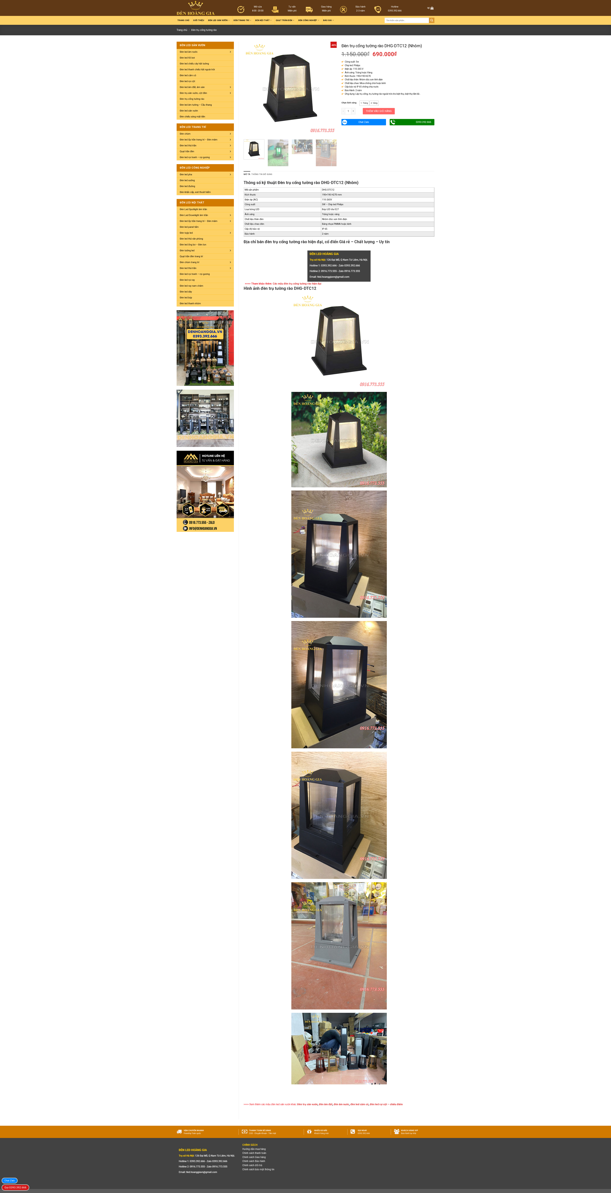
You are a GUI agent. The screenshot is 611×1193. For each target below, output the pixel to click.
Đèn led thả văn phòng (191, 238)
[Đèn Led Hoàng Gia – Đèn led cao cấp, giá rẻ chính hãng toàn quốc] (196, 8)
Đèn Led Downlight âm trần (194, 215)
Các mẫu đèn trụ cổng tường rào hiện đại (297, 283)
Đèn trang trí (241, 20)
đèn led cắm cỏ (359, 1104)
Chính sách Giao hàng (254, 1157)
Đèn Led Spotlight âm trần (193, 209)
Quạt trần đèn (284, 20)
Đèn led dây (186, 291)
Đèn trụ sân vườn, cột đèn (193, 93)
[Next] (331, 88)
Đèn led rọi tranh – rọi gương (195, 157)
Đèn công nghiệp (307, 20)
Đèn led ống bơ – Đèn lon (193, 244)
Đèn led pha (186, 174)
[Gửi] (431, 20)
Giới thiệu (198, 20)
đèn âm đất (325, 1104)
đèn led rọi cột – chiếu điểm (386, 1104)
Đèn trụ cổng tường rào (204, 29)
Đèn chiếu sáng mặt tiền (192, 116)
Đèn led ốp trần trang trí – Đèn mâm (198, 139)
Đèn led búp (186, 297)
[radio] (364, 103)
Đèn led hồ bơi (187, 57)
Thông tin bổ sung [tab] (261, 174)
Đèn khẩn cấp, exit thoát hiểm (195, 192)
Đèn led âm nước (189, 51)
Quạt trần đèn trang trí (191, 256)
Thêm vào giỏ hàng (379, 111)
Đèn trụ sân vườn (307, 1104)
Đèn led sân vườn (218, 20)
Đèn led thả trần (188, 145)
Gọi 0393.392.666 (15, 1187)
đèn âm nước (341, 1104)
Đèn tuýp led (186, 232)
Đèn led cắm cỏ (188, 75)
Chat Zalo (363, 122)
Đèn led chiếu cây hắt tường (194, 63)
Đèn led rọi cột (187, 81)
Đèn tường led (187, 250)
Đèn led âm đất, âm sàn (192, 87)
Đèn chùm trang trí (189, 262)
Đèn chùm (185, 133)
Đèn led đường (187, 186)
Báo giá (327, 20)
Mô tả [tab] (247, 174)
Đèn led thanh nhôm (190, 303)
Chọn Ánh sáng (348, 103)
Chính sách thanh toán (254, 1153)
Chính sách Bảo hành (253, 1161)
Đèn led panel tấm (189, 227)
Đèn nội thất (262, 20)
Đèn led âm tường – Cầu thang (196, 104)
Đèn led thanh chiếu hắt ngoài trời (197, 69)
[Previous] (249, 88)
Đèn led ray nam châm (191, 285)
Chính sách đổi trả (252, 1165)
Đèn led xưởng (187, 180)
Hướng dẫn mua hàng (254, 1149)
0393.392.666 (423, 122)
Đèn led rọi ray (187, 279)
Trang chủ (183, 20)
